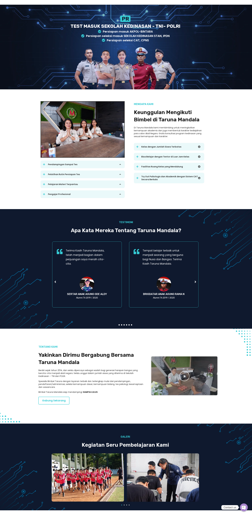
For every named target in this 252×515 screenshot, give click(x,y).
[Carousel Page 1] (119, 324)
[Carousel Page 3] (124, 324)
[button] (53, 401)
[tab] (83, 164)
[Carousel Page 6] (131, 324)
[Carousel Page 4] (126, 324)
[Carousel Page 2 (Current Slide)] (121, 324)
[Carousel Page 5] (129, 324)
